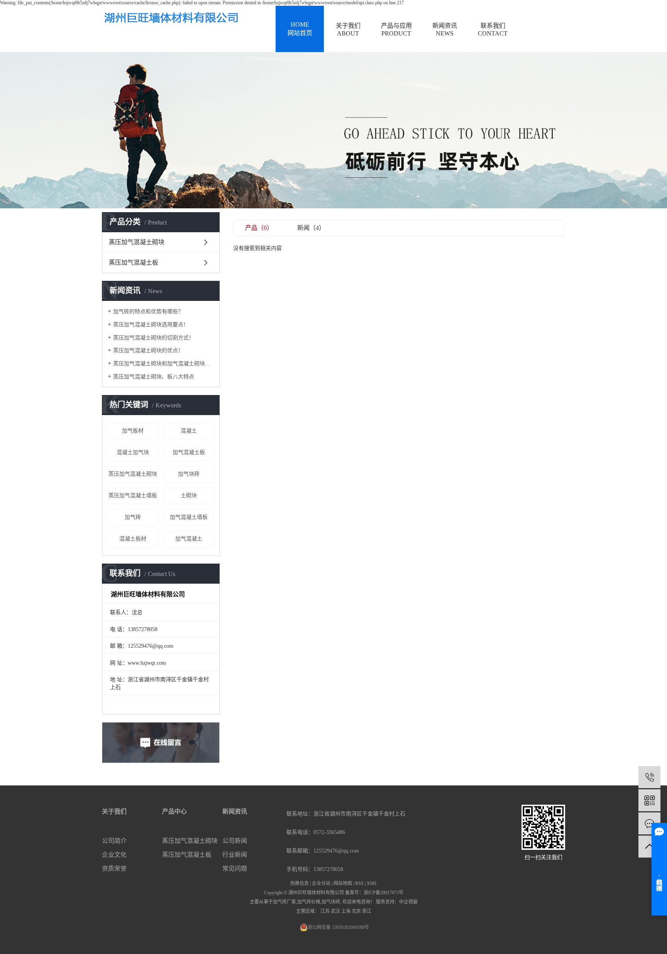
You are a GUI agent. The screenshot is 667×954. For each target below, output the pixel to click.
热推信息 (299, 883)
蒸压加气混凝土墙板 (132, 495)
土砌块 (189, 495)
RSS (359, 883)
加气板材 (133, 431)
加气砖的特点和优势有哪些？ (148, 311)
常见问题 (234, 868)
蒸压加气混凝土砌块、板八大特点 (153, 377)
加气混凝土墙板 (189, 517)
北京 (356, 911)
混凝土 (189, 431)
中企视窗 (408, 902)
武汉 (335, 911)
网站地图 (343, 883)
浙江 (366, 911)
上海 (345, 911)
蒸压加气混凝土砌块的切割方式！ (153, 338)
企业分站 (321, 883)
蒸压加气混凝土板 (133, 262)
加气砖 (133, 517)
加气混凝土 (188, 539)
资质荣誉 (114, 868)
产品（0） (259, 228)
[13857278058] (649, 777)
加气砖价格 (308, 902)
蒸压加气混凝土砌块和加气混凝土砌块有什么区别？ (163, 363)
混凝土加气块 (133, 452)
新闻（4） (311, 228)
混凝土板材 (132, 539)
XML (372, 883)
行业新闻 (234, 854)
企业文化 (114, 854)
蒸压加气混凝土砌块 (136, 242)
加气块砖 (189, 474)
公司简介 (114, 840)
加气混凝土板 (189, 452)
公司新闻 (234, 840)
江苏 (325, 911)
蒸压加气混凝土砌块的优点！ (148, 350)
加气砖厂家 (284, 902)
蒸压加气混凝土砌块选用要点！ (151, 325)
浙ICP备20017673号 (383, 892)
